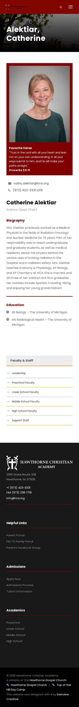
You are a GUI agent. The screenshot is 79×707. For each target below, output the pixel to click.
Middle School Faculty (26, 401)
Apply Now (13, 579)
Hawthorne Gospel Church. (48, 680)
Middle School (15, 635)
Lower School (15, 629)
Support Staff (20, 420)
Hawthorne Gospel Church (29, 685)
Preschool (13, 623)
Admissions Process (19, 585)
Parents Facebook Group (23, 548)
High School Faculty (24, 411)
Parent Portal (15, 535)
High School (14, 641)
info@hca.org (15, 498)
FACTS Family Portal (19, 541)
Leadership (19, 373)
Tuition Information (19, 591)
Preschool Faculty (23, 382)
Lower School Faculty (25, 392)
